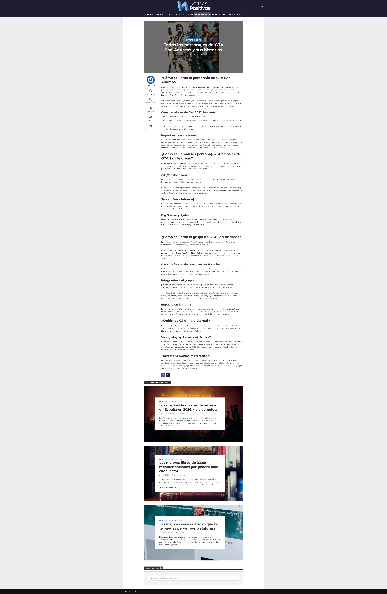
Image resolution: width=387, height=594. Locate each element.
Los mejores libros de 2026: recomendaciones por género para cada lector (188, 467)
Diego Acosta (151, 86)
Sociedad (149, 15)
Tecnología (160, 15)
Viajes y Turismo (219, 15)
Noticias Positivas (143, 591)
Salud (170, 15)
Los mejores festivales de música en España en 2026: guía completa (188, 407)
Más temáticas (234, 15)
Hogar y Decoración (184, 15)
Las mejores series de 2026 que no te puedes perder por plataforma (188, 526)
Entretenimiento (202, 15)
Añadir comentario (150, 103)
